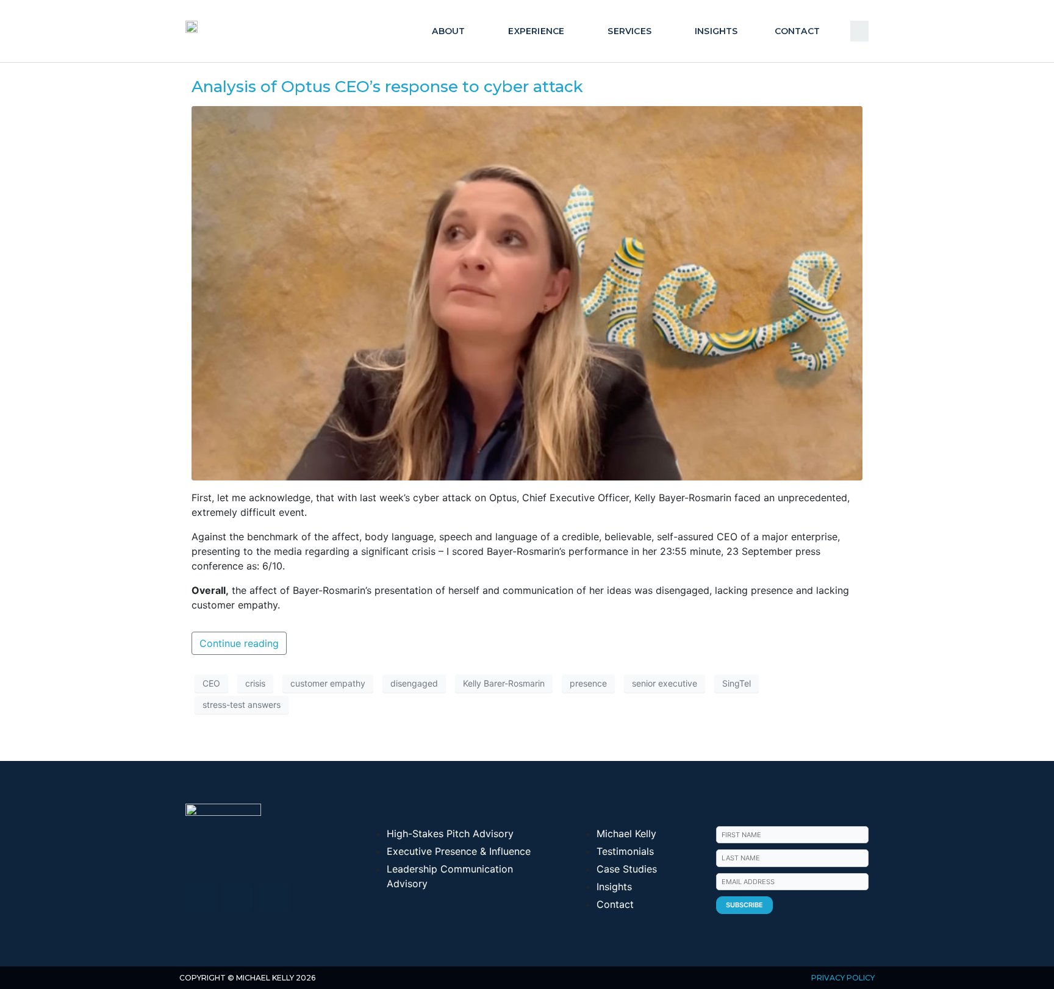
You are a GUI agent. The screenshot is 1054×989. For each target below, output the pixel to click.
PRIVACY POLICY (843, 977)
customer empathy (327, 683)
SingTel (736, 683)
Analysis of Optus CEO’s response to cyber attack (387, 86)
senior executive (664, 683)
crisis (255, 683)
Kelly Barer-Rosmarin (504, 683)
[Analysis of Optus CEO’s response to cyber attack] (527, 292)
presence (588, 683)
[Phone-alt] (274, 897)
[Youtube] (237, 897)
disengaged (414, 683)
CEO (211, 683)
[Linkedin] (200, 897)
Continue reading (239, 643)
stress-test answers (242, 704)
